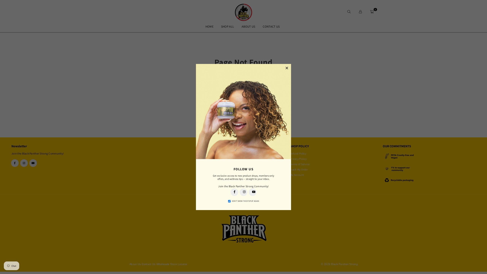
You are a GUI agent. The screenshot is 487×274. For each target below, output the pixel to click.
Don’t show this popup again (245, 201)
